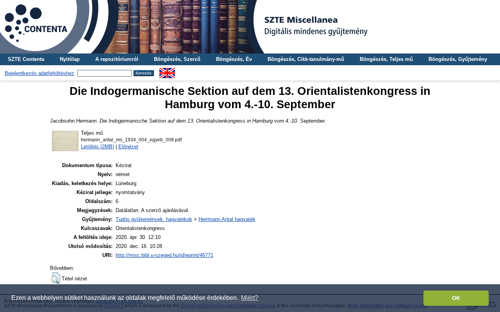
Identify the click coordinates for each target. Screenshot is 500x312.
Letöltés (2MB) (97, 147)
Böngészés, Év (234, 59)
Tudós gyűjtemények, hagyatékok (154, 219)
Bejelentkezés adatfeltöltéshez (39, 73)
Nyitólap (70, 59)
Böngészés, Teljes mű (386, 59)
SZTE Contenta (26, 59)
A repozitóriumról (116, 59)
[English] (167, 71)
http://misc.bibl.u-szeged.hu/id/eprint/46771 (164, 255)
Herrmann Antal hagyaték (226, 219)
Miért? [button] (249, 297)
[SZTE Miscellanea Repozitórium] (250, 26)
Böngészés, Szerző (177, 59)
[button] (55, 278)
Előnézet (128, 147)
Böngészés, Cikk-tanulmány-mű (306, 59)
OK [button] (456, 298)
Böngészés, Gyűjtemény (458, 59)
